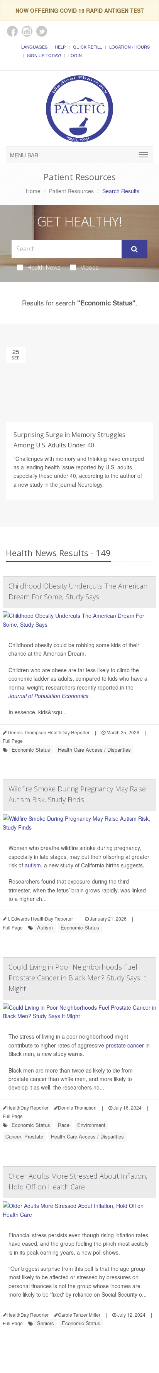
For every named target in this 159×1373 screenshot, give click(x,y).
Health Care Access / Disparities (94, 749)
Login (75, 55)
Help (60, 47)
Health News (44, 267)
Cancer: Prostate (24, 1136)
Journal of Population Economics (48, 696)
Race (63, 1124)
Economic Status (31, 749)
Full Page (13, 740)
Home (33, 191)
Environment (91, 1124)
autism (33, 865)
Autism (45, 927)
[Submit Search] (134, 249)
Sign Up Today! (44, 55)
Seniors (45, 1323)
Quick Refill (87, 47)
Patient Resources (71, 191)
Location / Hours (129, 47)
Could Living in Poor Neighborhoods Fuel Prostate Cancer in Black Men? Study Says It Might (77, 977)
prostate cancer (125, 1045)
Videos (90, 267)
